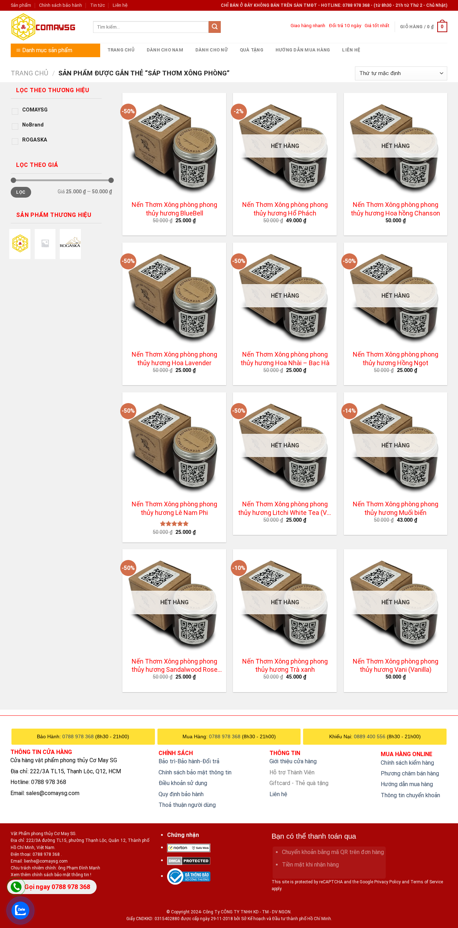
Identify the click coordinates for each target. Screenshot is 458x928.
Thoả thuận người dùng (187, 805)
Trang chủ (121, 50)
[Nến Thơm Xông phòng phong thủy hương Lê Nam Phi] (174, 444)
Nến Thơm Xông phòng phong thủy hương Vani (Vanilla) (395, 665)
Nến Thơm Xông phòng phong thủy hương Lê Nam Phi (174, 508)
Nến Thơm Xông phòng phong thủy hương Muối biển (395, 508)
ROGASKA (34, 140)
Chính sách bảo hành (60, 5)
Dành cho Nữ (211, 50)
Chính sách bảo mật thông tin (195, 772)
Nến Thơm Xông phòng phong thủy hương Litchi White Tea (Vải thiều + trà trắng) (285, 508)
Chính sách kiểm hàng (407, 762)
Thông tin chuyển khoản (410, 795)
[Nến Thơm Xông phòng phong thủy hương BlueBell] (174, 145)
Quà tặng (251, 50)
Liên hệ (120, 5)
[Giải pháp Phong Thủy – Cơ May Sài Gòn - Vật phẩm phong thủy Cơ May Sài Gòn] (46, 27)
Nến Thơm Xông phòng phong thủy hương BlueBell (174, 209)
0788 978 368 (78, 736)
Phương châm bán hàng (410, 773)
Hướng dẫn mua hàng (303, 50)
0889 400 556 (369, 736)
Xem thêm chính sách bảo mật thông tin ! (51, 874)
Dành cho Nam (165, 50)
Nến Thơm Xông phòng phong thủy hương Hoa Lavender (174, 358)
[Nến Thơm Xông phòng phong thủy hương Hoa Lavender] (174, 294)
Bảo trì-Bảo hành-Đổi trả (189, 761)
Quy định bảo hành (181, 794)
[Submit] (215, 27)
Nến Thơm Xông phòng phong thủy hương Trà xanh (285, 665)
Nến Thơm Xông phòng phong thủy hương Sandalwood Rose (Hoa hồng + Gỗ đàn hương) (174, 665)
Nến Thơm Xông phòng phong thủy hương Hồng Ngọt (395, 358)
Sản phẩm (21, 5)
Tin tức (97, 5)
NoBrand (33, 125)
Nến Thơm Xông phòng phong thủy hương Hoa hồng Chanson (395, 209)
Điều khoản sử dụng (183, 783)
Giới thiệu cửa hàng (293, 761)
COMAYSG (35, 110)
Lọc (20, 192)
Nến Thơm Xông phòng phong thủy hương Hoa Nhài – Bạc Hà (285, 358)
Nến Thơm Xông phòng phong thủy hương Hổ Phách (285, 209)
